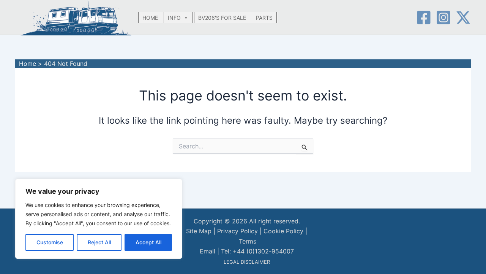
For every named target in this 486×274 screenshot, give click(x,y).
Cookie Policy (283, 231)
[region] (98, 219)
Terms (247, 241)
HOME (150, 17)
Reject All (99, 242)
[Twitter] (463, 17)
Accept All (148, 242)
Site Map (198, 231)
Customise (49, 242)
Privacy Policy (237, 231)
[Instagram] (443, 17)
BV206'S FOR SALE (222, 17)
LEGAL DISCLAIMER (247, 262)
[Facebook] (423, 17)
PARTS (264, 17)
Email (207, 251)
